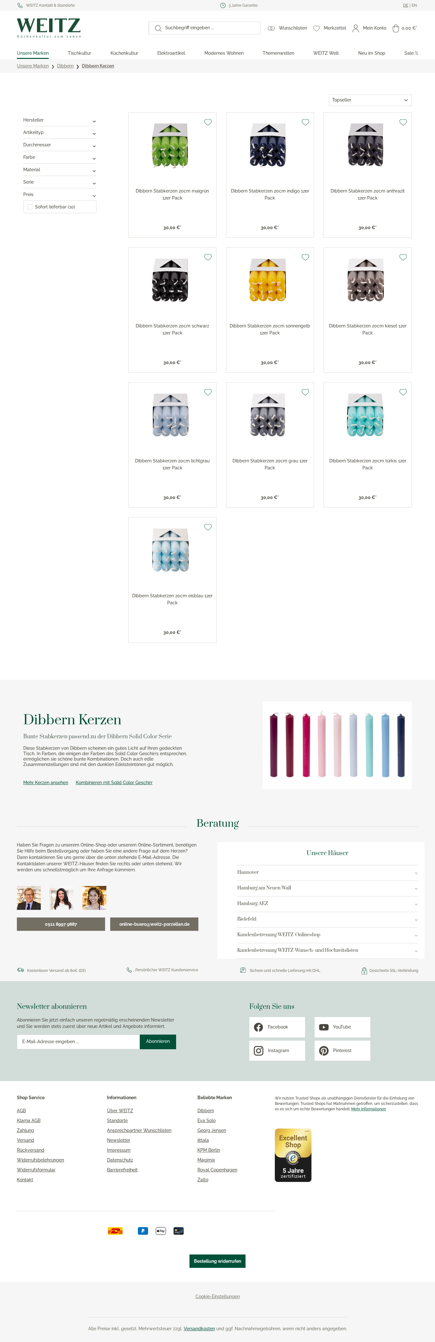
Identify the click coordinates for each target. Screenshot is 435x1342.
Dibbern (205, 1110)
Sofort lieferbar (55, 206)
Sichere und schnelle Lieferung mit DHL (285, 970)
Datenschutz (120, 1160)
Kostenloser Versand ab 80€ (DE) (56, 970)
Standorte (117, 1120)
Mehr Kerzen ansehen (45, 782)
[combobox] (210, 28)
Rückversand (30, 1150)
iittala (203, 1140)
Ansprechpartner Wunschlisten (139, 1130)
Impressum (119, 1150)
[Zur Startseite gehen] (79, 28)
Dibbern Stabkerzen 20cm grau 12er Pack (270, 464)
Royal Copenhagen (217, 1169)
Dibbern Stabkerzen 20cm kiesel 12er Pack (368, 329)
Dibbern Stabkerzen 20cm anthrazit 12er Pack (368, 194)
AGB (21, 1110)
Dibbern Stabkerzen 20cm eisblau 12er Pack (172, 599)
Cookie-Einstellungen (218, 1296)
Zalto (202, 1179)
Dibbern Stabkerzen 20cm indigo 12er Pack (270, 194)
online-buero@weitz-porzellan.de (154, 924)
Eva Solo (206, 1120)
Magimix (206, 1160)
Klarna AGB (28, 1120)
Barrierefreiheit (122, 1169)
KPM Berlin (208, 1150)
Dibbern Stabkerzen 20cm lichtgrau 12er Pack (172, 464)
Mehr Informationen (368, 1109)
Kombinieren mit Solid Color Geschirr (114, 782)
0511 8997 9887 (61, 924)
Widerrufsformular (36, 1169)
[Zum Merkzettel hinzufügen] (208, 122)
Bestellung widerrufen (217, 1261)
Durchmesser (37, 144)
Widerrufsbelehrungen (40, 1160)
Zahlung (25, 1130)
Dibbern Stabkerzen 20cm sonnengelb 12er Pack (270, 329)
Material (31, 169)
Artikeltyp (33, 132)
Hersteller (33, 120)
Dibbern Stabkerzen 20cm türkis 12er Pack (367, 464)
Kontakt (25, 1179)
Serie (28, 182)
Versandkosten (199, 1328)
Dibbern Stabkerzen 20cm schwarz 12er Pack (172, 329)
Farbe (29, 157)
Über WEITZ (120, 1110)
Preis (28, 194)
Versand (25, 1140)
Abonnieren (158, 1041)
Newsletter (118, 1140)
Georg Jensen (211, 1130)
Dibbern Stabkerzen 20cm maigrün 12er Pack (172, 194)
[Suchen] (155, 28)
